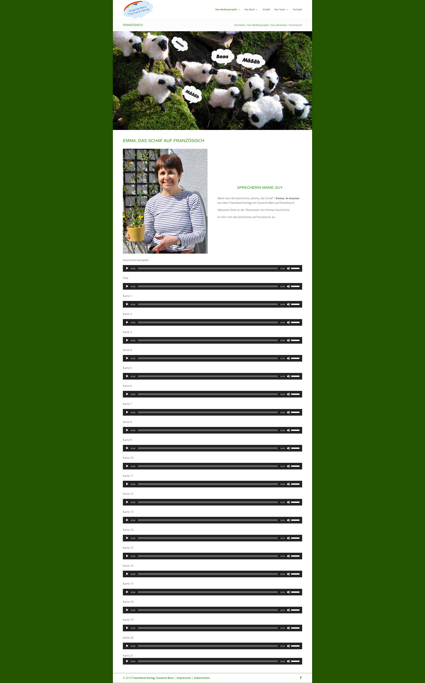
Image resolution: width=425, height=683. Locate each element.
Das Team (279, 9)
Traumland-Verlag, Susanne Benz (153, 678)
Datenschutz (202, 678)
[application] (212, 268)
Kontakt (297, 9)
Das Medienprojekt (226, 9)
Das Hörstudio (279, 25)
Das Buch (250, 9)
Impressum (184, 678)
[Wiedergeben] (127, 268)
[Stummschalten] (288, 268)
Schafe (266, 9)
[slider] (295, 268)
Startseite (239, 25)
